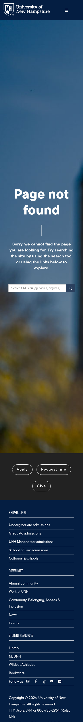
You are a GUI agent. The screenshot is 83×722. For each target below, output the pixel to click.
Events (14, 623)
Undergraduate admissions (29, 524)
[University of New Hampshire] (30, 14)
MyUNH (15, 656)
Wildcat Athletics (22, 664)
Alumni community (23, 583)
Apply (22, 469)
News (13, 614)
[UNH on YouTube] (52, 681)
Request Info (53, 469)
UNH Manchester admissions (31, 541)
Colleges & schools (23, 558)
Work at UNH (19, 591)
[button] (66, 10)
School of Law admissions (28, 550)
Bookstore (17, 673)
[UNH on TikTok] (44, 681)
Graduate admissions (25, 533)
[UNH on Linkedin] (60, 681)
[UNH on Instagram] (28, 681)
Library (14, 648)
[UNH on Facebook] (36, 681)
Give (41, 485)
